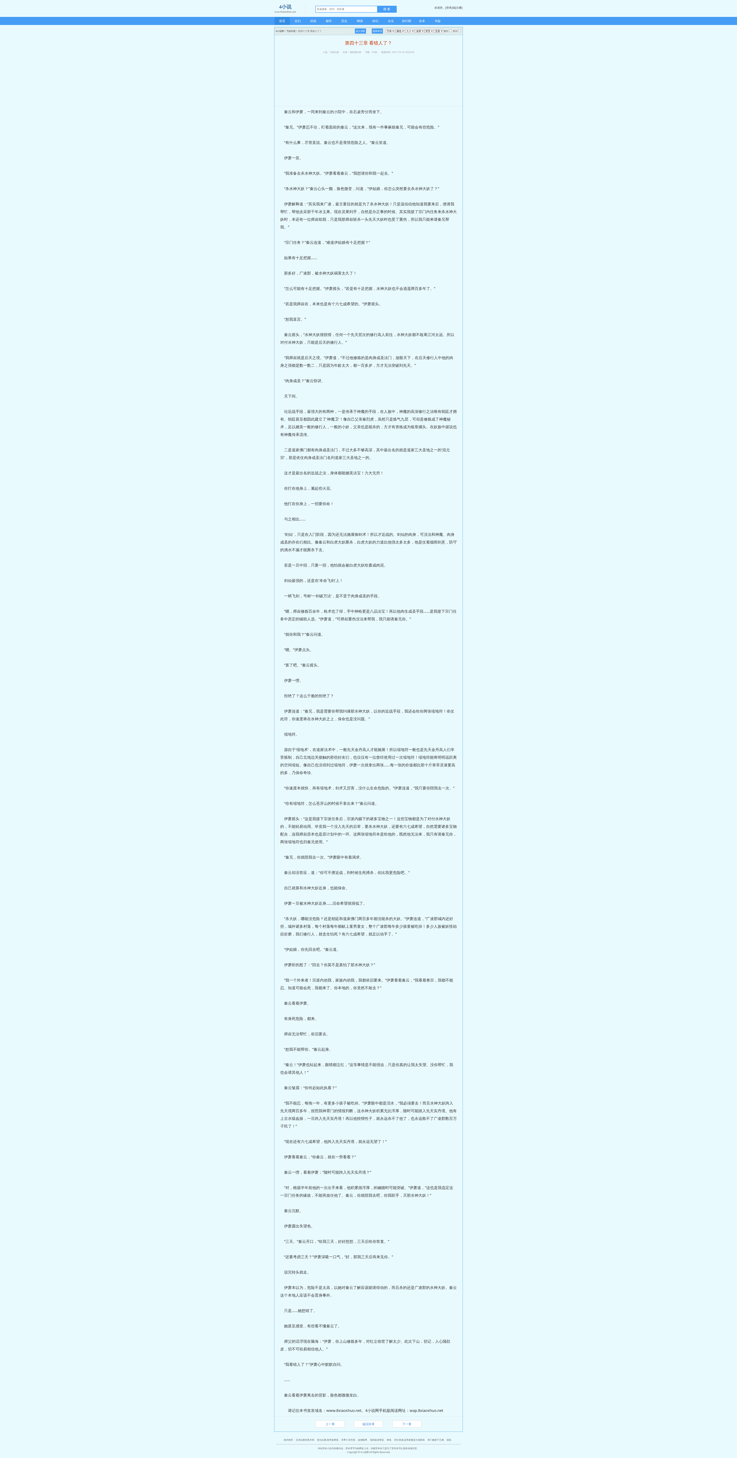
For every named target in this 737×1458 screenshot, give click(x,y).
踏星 (449, 1439)
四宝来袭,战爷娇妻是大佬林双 (409, 1439)
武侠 (313, 21)
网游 (360, 21)
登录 (449, 7)
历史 (344, 21)
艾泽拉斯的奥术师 (305, 1439)
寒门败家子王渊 (436, 1439)
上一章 (330, 1424)
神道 (389, 1439)
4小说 (285, 8)
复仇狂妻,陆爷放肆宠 (327, 1439)
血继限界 (362, 1439)
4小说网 (280, 31)
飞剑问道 (291, 31)
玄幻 (298, 21)
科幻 (375, 21)
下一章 (406, 1424)
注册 (459, 7)
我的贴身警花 (377, 1439)
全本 (422, 21)
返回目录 (368, 1424)
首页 (282, 21)
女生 (391, 21)
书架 (438, 21)
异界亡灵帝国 (348, 1439)
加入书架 (360, 31)
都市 (329, 21)
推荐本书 (377, 31)
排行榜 (406, 21)
